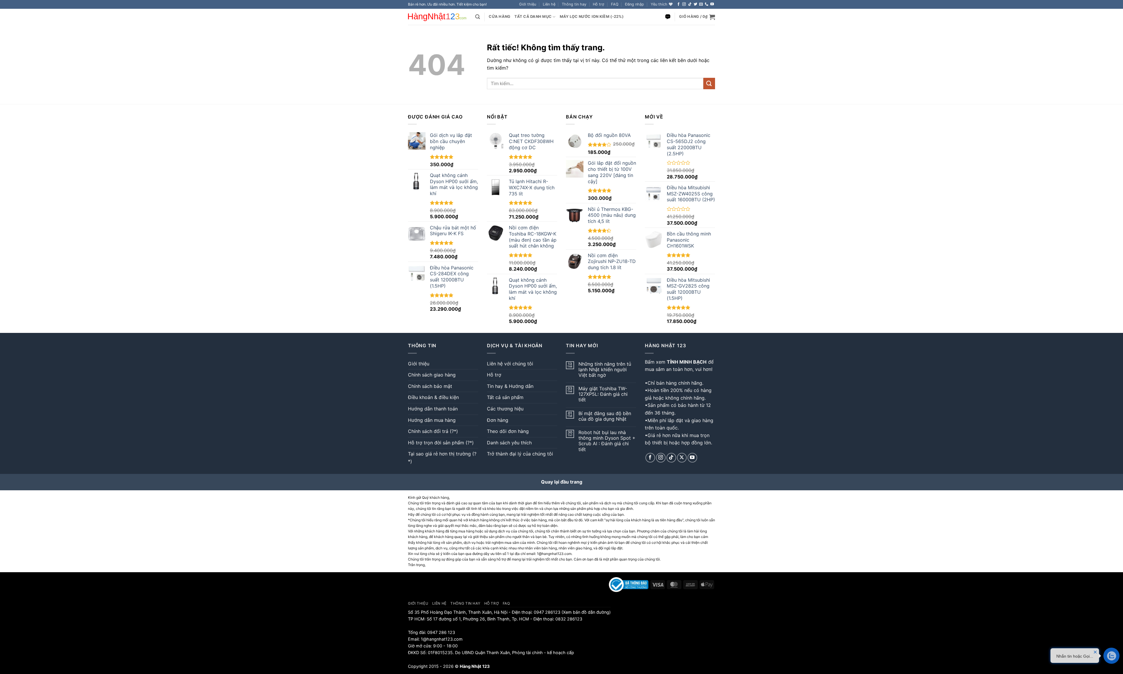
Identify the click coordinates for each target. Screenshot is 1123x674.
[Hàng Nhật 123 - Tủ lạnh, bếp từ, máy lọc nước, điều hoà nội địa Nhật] (437, 17)
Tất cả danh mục (533, 16)
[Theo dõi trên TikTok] (690, 4)
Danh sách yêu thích (509, 443)
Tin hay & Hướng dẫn (510, 386)
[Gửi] (709, 83)
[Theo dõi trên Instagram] (684, 4)
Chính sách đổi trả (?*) (433, 431)
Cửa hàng (499, 16)
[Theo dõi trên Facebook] (678, 4)
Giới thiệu (527, 4)
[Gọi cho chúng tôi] (706, 4)
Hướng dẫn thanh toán (433, 409)
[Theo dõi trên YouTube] (712, 4)
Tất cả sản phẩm (505, 397)
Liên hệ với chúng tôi (510, 364)
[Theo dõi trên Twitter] (695, 4)
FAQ (615, 4)
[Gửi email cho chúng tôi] (701, 4)
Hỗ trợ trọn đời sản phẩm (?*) (441, 443)
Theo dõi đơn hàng (508, 431)
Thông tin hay (574, 4)
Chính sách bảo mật (430, 386)
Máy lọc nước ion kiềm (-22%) (591, 16)
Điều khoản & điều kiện (433, 397)
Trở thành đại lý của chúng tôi (520, 454)
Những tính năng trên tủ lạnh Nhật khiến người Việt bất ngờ (604, 369)
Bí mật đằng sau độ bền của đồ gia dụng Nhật (604, 416)
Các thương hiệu (505, 409)
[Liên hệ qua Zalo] (667, 16)
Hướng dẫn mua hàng (432, 420)
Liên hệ (549, 4)
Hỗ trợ (598, 4)
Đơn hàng (497, 420)
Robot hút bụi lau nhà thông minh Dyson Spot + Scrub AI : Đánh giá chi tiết (606, 441)
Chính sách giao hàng (432, 375)
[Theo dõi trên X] (682, 457)
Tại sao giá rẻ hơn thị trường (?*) (442, 457)
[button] (634, 4)
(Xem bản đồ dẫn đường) (585, 612)
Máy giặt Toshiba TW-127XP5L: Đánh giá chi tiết (603, 394)
